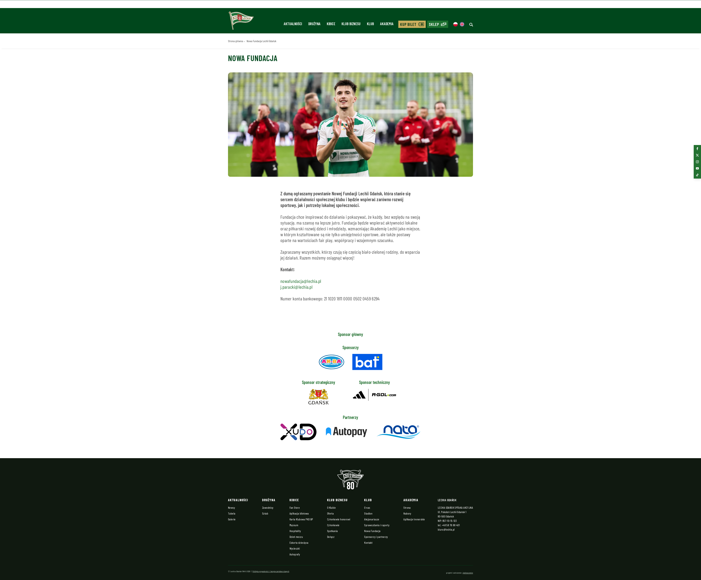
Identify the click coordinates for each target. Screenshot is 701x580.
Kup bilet (408, 24)
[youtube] (697, 168)
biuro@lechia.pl (446, 529)
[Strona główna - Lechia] (241, 22)
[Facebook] (697, 148)
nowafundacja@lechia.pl (300, 281)
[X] (697, 155)
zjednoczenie (468, 572)
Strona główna (235, 41)
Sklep (434, 24)
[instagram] (697, 162)
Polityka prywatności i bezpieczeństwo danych (270, 571)
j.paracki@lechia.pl (296, 287)
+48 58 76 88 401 (451, 525)
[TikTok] (697, 175)
